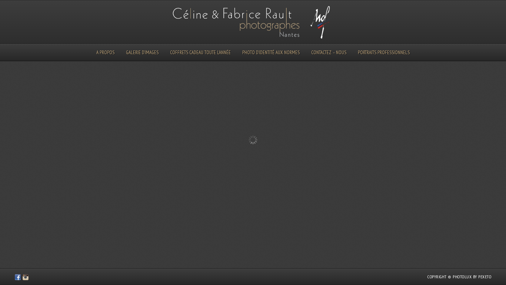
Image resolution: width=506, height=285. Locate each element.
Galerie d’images (142, 52)
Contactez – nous (328, 52)
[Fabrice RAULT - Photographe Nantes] (26, 278)
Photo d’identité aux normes (271, 52)
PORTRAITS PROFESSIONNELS (384, 52)
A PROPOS (105, 52)
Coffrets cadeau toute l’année (200, 52)
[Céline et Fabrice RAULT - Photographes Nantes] (18, 278)
